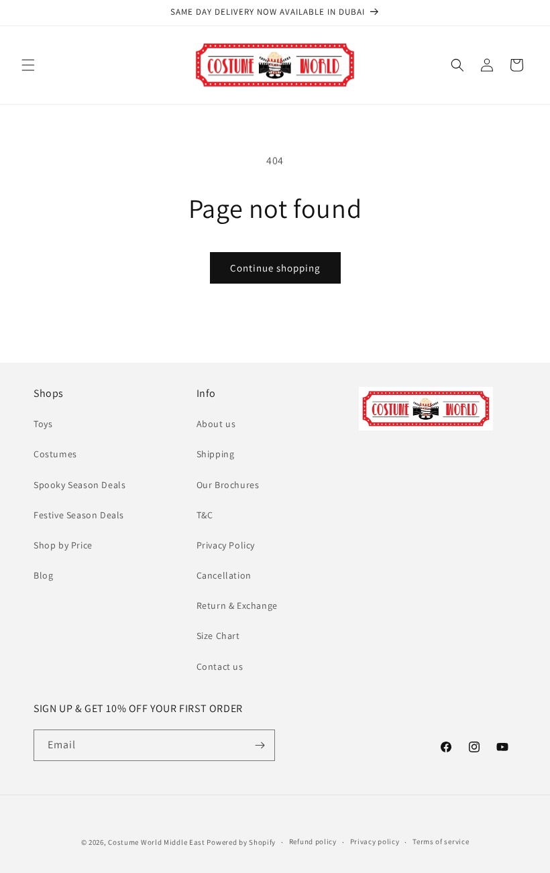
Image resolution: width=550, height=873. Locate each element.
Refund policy (313, 841)
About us (216, 424)
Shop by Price (63, 545)
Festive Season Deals (79, 515)
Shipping (216, 454)
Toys (43, 424)
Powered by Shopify (241, 842)
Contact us (220, 666)
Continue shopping (275, 267)
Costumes (55, 454)
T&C (205, 515)
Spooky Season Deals (79, 485)
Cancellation (224, 575)
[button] (28, 65)
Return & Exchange (237, 605)
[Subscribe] (259, 745)
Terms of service (440, 841)
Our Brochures (228, 485)
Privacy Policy (226, 545)
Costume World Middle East (156, 842)
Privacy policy (375, 841)
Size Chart (218, 636)
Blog (43, 575)
